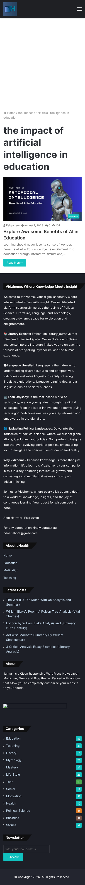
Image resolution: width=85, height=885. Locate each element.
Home (10, 113)
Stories (11, 825)
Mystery (12, 767)
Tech (9, 782)
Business (12, 818)
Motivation (10, 570)
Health (11, 803)
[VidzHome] (10, 9)
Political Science (18, 810)
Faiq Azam (12, 225)
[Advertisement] (42, 62)
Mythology (14, 760)
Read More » (15, 262)
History (11, 753)
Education (10, 563)
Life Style (13, 774)
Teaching (9, 577)
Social (10, 789)
